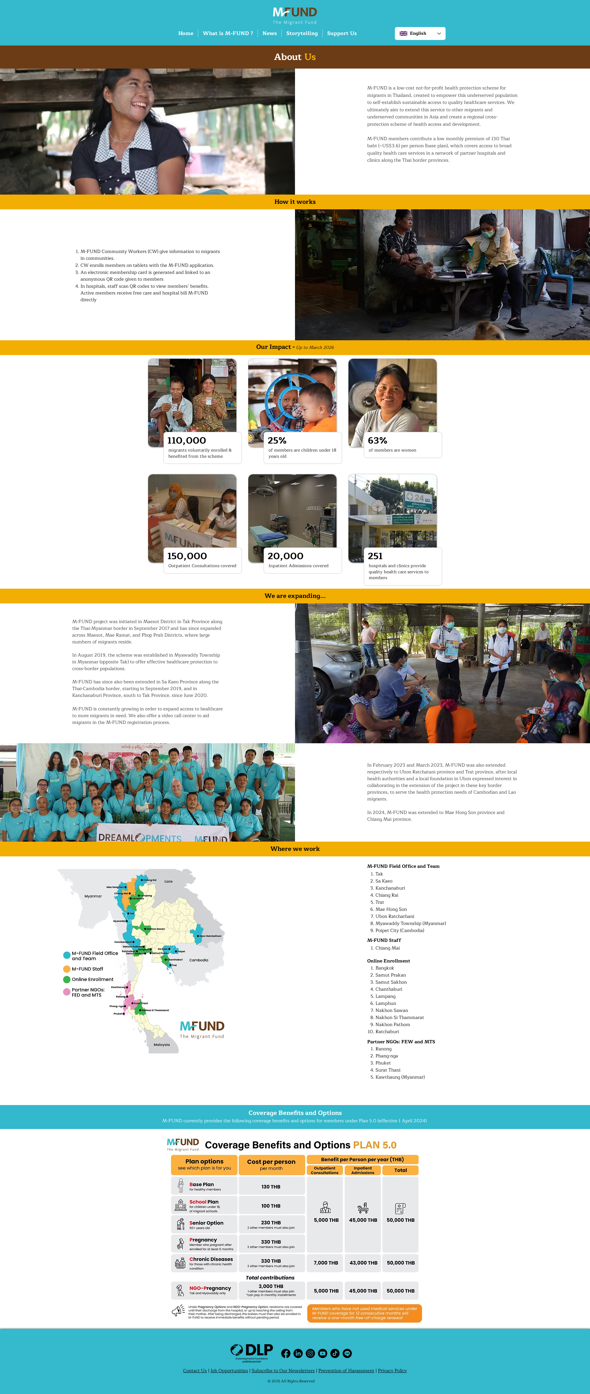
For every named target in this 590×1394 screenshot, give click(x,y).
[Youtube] (322, 1353)
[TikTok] (335, 1353)
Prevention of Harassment (346, 1371)
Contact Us (195, 1371)
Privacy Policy (392, 1371)
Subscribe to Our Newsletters (283, 1371)
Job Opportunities (229, 1371)
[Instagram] (310, 1353)
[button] (228, 33)
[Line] (347, 1353)
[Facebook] (285, 1353)
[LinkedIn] (298, 1353)
